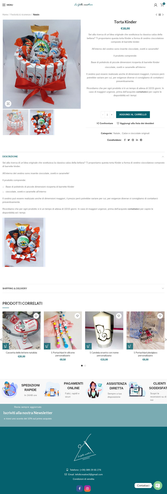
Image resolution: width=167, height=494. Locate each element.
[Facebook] (125, 140)
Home (5, 14)
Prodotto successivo (163, 14)
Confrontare (106, 123)
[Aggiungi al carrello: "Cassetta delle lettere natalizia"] (5, 346)
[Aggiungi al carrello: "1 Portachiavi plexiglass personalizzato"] (130, 346)
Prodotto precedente (156, 14)
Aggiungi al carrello (133, 114)
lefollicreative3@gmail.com (89, 474)
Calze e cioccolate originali (135, 133)
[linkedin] (137, 140)
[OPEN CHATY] (157, 485)
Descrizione (10, 156)
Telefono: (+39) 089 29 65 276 (85, 470)
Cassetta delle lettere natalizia (21, 352)
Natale (36, 14)
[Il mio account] (155, 5)
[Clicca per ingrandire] (8, 103)
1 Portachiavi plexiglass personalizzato (145, 354)
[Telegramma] (141, 140)
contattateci (142, 91)
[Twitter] (129, 140)
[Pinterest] (133, 140)
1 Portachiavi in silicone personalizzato (63, 354)
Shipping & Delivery (14, 288)
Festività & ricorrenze (20, 14)
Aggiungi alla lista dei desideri (137, 123)
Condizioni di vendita (83, 479)
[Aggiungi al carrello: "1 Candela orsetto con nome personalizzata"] (88, 346)
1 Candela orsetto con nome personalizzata (104, 354)
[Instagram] (87, 488)
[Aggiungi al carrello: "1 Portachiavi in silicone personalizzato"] (47, 346)
